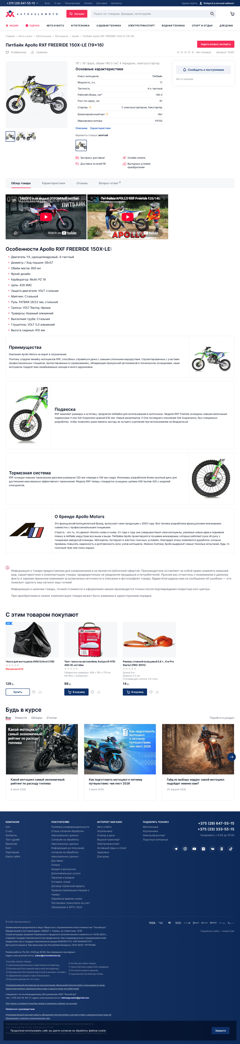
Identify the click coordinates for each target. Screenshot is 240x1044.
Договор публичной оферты (68, 885)
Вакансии (11, 843)
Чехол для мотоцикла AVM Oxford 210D (30, 661)
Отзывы (82, 183)
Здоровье (103, 852)
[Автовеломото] (32, 14)
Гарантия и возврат (62, 877)
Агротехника (80, 25)
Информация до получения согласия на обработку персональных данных (67, 852)
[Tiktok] (230, 848)
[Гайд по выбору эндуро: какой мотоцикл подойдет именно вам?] (198, 762)
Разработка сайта (210, 931)
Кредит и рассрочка (63, 869)
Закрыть (220, 1030)
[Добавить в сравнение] (41, 692)
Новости (21, 717)
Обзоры (36, 717)
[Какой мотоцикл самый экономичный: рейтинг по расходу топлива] (42, 762)
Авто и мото (55, 25)
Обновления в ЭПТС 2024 (66, 907)
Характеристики (100, 128)
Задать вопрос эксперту (216, 44)
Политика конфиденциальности (70, 826)
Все (8, 717)
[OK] (221, 848)
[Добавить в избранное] (35, 692)
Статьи (52, 717)
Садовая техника (108, 25)
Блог (8, 847)
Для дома (226, 25)
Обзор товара (21, 183)
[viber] (185, 848)
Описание (81, 128)
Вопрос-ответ (109, 183)
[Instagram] (203, 848)
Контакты (11, 835)
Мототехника (150, 826)
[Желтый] (81, 145)
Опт (8, 826)
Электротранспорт (141, 25)
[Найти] (212, 14)
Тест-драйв (13, 839)
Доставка (57, 860)
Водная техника (173, 25)
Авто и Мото (104, 826)
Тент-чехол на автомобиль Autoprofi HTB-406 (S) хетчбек (90, 663)
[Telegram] (176, 848)
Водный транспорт (108, 839)
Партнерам (12, 852)
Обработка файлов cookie (66, 898)
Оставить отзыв (60, 881)
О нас (9, 831)
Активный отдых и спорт (112, 847)
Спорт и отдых (202, 25)
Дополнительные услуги (65, 873)
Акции (13, 25)
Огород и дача (106, 835)
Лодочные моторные (155, 839)
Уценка (34, 25)
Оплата (55, 864)
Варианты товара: (92, 135)
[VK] (212, 848)
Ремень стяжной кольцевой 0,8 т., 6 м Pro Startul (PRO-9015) (148, 663)
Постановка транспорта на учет (70, 902)
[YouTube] (194, 848)
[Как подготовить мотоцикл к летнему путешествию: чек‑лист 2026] (120, 762)
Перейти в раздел (222, 717)
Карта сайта (13, 856)
